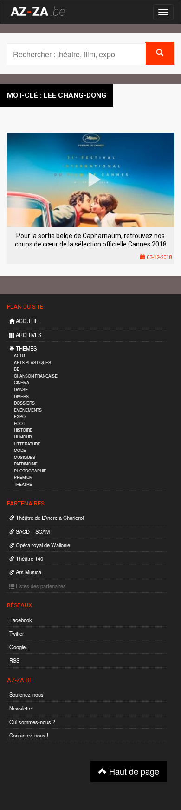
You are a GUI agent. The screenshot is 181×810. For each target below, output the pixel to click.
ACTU (19, 355)
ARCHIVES (27, 335)
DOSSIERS (24, 403)
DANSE (21, 389)
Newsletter (21, 708)
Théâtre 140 (28, 558)
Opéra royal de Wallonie (42, 545)
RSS (14, 660)
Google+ (19, 647)
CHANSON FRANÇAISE (36, 376)
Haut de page (133, 771)
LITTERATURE (27, 444)
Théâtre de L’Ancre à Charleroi (49, 517)
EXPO (20, 416)
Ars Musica (27, 572)
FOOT (19, 423)
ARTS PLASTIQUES (32, 362)
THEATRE (23, 484)
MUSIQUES (24, 457)
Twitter (16, 633)
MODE (20, 450)
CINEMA (21, 382)
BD (16, 369)
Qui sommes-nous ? (32, 721)
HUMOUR (23, 437)
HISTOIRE (23, 430)
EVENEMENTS (28, 410)
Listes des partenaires (40, 586)
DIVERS (21, 396)
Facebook (20, 620)
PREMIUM (23, 477)
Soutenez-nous (26, 694)
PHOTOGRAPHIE (30, 471)
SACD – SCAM (32, 531)
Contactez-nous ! (28, 735)
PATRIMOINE (26, 464)
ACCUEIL (26, 321)
